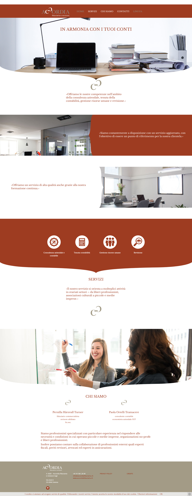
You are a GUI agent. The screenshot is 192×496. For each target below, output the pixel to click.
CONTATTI (123, 11)
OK (161, 494)
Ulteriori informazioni (147, 494)
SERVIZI (92, 11)
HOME (80, 11)
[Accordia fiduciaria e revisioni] (55, 15)
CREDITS (130, 474)
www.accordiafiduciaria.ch (83, 478)
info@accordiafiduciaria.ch (83, 476)
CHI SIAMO (107, 11)
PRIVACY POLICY (106, 474)
